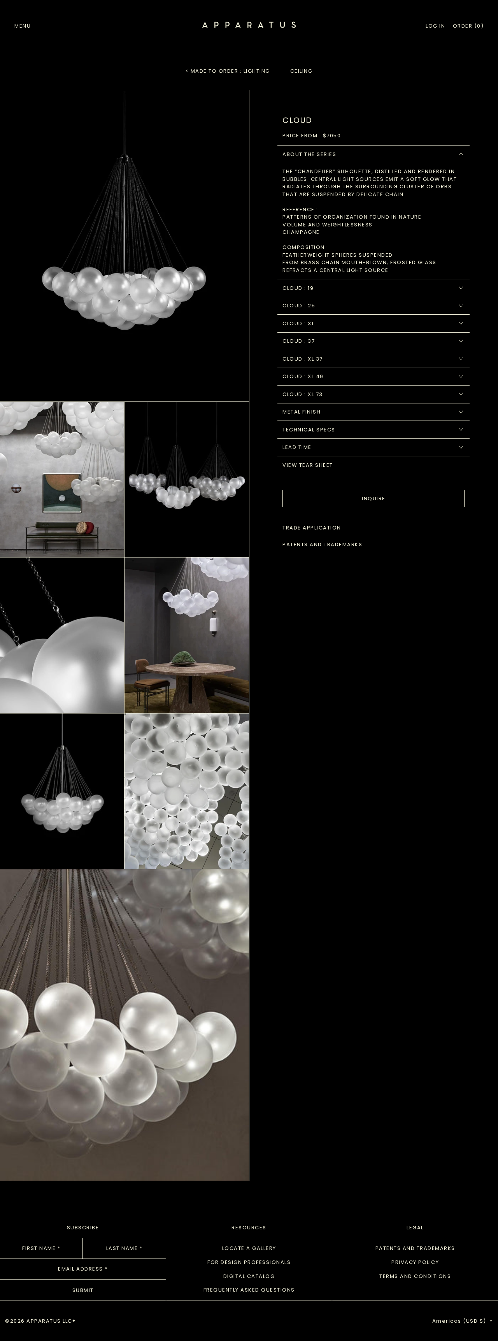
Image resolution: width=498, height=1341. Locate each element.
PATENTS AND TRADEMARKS (322, 544)
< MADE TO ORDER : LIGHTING (228, 71)
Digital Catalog (249, 1276)
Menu (22, 26)
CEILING (301, 71)
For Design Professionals (249, 1262)
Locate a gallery (249, 1248)
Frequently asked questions (249, 1290)
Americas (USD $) (460, 1321)
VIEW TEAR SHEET (307, 464)
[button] (468, 26)
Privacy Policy (415, 1262)
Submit (83, 1290)
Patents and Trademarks (415, 1248)
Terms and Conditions (415, 1276)
